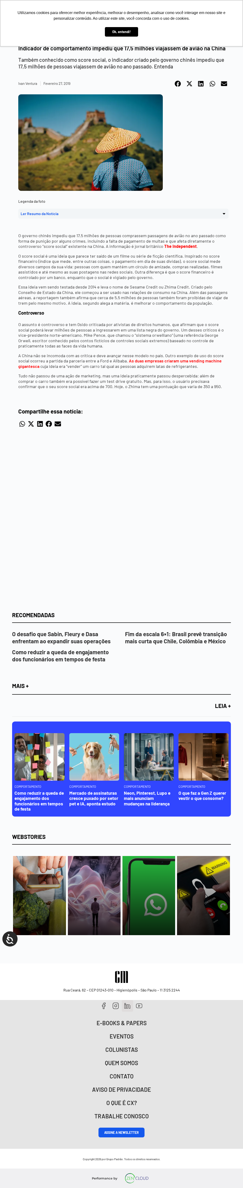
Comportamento (27, 786)
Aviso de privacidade (121, 1089)
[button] (178, 83)
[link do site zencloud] (136, 1178)
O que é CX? (121, 1102)
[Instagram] (116, 1006)
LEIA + (223, 705)
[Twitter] (127, 1006)
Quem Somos (121, 1062)
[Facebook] (104, 1006)
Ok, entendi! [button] (121, 32)
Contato (122, 1076)
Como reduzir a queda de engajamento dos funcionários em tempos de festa (60, 656)
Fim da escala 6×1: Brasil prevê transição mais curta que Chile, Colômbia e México (176, 637)
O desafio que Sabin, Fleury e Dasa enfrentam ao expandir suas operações (61, 637)
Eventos (122, 1036)
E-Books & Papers (122, 1023)
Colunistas (121, 1049)
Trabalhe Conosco (121, 1116)
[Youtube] (139, 1006)
